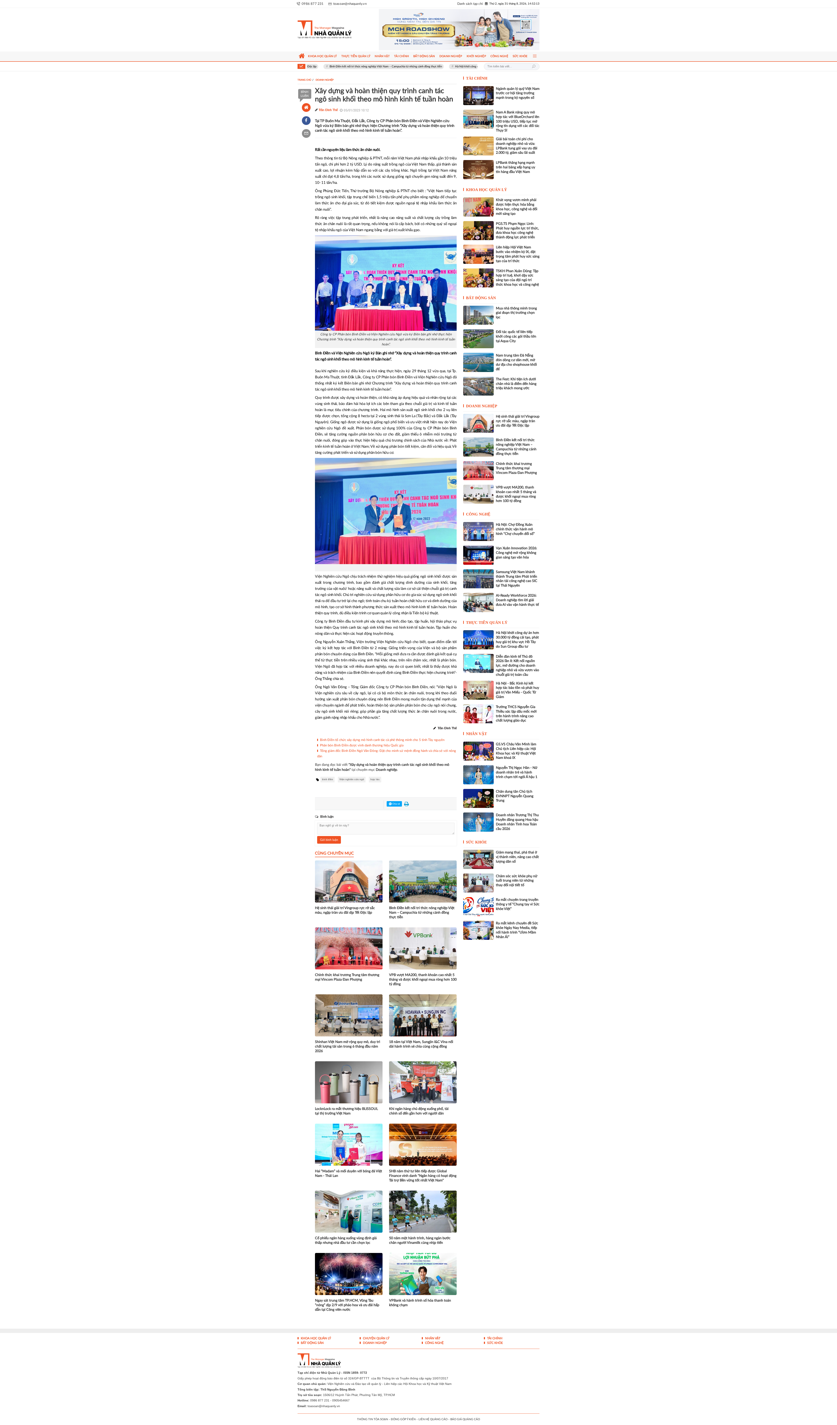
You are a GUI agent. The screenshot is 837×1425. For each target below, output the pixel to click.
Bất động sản (481, 298)
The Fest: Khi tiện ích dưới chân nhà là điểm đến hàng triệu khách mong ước (516, 383)
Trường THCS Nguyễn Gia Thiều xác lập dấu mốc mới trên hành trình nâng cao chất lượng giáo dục (516, 713)
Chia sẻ (396, 804)
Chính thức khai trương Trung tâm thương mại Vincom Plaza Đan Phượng (347, 977)
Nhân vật (476, 734)
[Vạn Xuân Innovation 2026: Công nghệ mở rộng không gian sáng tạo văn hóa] (478, 555)
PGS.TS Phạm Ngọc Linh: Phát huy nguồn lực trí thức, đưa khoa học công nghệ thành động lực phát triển (517, 230)
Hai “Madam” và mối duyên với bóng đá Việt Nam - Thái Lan (348, 1173)
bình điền (327, 779)
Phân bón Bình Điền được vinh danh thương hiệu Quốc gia (361, 745)
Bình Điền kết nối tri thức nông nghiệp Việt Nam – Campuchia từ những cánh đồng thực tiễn (421, 912)
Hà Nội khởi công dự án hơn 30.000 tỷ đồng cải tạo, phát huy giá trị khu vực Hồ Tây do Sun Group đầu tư (433, 66)
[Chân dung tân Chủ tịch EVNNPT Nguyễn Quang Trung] (478, 798)
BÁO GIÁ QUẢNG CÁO (465, 1419)
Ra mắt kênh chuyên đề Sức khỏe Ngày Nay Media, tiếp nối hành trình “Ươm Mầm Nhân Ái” (517, 930)
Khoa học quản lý (486, 190)
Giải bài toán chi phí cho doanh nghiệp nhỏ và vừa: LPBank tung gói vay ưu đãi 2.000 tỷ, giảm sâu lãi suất (516, 145)
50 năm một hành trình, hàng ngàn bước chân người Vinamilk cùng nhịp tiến (420, 1240)
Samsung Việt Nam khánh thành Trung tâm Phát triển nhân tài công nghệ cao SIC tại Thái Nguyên (516, 578)
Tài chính (476, 78)
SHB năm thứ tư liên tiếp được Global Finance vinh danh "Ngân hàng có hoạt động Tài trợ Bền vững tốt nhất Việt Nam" (422, 1175)
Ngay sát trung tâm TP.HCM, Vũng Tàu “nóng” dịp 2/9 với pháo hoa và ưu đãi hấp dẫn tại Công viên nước (347, 1305)
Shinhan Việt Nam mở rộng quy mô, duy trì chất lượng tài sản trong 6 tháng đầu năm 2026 (347, 1046)
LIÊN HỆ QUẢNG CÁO (432, 1419)
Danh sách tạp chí (470, 3)
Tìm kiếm (533, 66)
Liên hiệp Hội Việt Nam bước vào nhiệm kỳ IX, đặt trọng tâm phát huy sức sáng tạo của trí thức (517, 254)
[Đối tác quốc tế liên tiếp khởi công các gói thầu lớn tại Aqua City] (478, 338)
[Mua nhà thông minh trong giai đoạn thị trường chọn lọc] (478, 315)
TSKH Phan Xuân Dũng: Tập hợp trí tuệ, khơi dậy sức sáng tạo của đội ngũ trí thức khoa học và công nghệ (517, 277)
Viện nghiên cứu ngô (351, 779)
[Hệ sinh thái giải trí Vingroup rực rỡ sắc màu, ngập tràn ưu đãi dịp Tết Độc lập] (478, 423)
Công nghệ (478, 514)
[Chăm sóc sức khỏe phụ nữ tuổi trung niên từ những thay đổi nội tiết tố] (478, 883)
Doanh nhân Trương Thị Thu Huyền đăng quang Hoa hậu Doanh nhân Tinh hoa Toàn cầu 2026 (517, 821)
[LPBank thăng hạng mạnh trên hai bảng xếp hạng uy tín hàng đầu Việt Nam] (478, 169)
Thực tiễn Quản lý (486, 622)
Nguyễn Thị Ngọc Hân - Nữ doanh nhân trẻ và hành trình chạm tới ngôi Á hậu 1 (516, 772)
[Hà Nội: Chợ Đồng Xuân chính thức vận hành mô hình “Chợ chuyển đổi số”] (478, 531)
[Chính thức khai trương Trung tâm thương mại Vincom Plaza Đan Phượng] (478, 470)
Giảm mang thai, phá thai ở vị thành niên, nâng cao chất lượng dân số (517, 857)
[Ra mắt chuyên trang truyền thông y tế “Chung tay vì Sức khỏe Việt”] (478, 906)
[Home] (306, 107)
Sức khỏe (476, 842)
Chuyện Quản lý (376, 1338)
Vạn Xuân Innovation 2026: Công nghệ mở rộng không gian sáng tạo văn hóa (516, 552)
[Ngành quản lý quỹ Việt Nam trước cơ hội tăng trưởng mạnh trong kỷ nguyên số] (478, 95)
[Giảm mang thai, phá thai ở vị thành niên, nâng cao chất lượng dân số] (478, 859)
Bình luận (305, 93)
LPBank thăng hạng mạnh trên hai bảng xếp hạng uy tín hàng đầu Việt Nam (515, 167)
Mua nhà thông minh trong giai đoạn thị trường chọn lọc (516, 313)
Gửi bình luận (329, 839)
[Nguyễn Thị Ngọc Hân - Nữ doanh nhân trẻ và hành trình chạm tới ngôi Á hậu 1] (478, 774)
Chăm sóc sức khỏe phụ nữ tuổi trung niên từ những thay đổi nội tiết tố (516, 880)
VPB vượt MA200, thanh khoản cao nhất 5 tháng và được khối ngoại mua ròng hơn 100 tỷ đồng (423, 979)
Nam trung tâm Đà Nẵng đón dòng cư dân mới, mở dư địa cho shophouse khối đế (516, 362)
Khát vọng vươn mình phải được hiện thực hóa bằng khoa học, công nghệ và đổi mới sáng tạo (516, 206)
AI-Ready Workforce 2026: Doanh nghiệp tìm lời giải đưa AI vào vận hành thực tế (517, 600)
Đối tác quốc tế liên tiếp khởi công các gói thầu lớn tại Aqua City (516, 336)
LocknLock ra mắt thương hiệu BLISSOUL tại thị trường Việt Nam (346, 1111)
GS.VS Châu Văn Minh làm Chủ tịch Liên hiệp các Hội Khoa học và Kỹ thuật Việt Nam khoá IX (516, 750)
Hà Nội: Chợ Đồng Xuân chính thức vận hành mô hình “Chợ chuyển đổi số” (515, 529)
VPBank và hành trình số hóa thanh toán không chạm (420, 1303)
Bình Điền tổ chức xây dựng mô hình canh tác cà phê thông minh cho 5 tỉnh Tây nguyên (382, 740)
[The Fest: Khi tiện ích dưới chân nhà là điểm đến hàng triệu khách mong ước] (478, 386)
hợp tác (375, 779)
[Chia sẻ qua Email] (306, 133)
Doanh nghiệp (481, 406)
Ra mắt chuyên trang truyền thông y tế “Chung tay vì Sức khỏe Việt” (517, 904)
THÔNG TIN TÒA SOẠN (372, 1419)
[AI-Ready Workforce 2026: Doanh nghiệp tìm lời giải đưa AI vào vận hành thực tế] (478, 602)
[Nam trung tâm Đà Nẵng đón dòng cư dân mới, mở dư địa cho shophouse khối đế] (478, 362)
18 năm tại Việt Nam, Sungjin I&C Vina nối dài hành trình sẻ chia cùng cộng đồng (421, 1044)
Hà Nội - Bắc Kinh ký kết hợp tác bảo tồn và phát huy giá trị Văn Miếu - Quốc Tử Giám (517, 690)
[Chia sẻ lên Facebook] (306, 120)
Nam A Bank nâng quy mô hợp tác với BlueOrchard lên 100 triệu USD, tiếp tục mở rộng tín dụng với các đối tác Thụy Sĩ (517, 121)
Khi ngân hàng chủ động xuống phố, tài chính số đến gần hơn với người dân (419, 1111)
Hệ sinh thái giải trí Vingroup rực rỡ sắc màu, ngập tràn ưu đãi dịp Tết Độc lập (345, 910)
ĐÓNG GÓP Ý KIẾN (403, 1419)
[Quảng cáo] (450, 29)
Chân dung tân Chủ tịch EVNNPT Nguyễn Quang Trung (514, 796)
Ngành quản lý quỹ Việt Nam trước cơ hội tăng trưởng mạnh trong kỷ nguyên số (517, 93)
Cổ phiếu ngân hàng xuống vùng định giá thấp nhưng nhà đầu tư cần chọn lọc (346, 1240)
